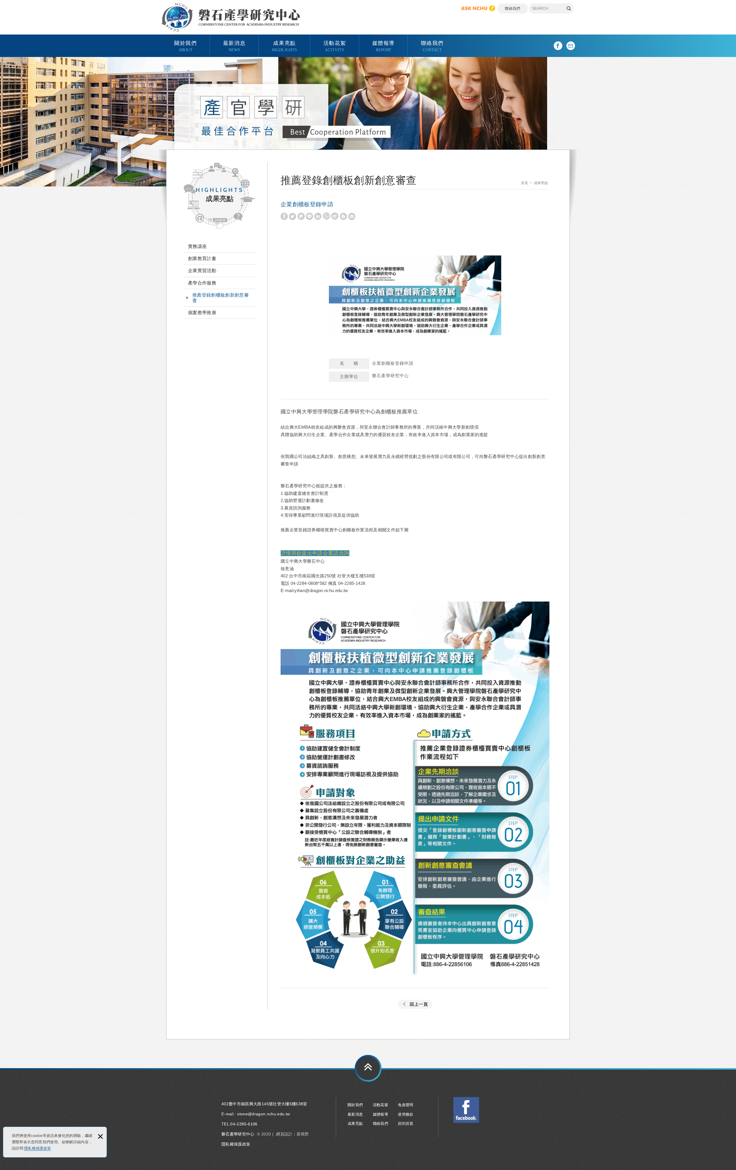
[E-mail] (570, 45)
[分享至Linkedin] (317, 216)
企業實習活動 (202, 270)
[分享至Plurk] (301, 216)
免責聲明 (405, 1105)
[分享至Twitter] (292, 216)
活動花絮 (334, 45)
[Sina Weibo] (334, 216)
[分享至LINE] (309, 216)
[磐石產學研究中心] (230, 17)
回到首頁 (405, 1123)
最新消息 (234, 45)
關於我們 (185, 45)
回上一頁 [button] (419, 1004)
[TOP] (368, 1068)
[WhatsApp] (326, 216)
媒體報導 (383, 45)
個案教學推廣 (202, 312)
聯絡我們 (512, 8)
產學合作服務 (202, 282)
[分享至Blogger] (343, 216)
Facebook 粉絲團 (466, 1110)
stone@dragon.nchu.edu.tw (263, 1114)
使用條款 (405, 1114)
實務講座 (197, 246)
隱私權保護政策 (37, 1148)
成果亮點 (284, 45)
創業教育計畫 (202, 258)
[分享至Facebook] (284, 216)
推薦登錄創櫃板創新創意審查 (220, 298)
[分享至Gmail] (351, 216)
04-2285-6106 (243, 1124)
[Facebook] (558, 45)
